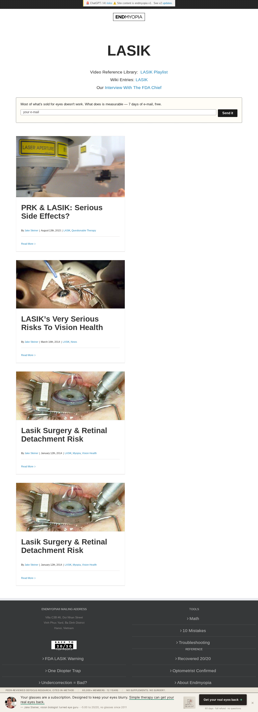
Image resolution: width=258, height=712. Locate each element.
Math (194, 618)
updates (167, 3)
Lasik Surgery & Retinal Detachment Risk (64, 434)
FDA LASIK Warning (64, 658)
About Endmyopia (194, 682)
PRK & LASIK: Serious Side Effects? (62, 211)
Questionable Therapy (84, 230)
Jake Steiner (31, 230)
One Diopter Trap (64, 670)
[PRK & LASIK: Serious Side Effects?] (70, 166)
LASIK (142, 79)
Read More (27, 243)
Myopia (77, 453)
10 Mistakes (194, 630)
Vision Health (89, 453)
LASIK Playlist (154, 72)
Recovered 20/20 (194, 658)
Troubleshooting (194, 642)
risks (109, 3)
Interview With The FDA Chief (133, 87)
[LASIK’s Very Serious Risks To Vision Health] (70, 284)
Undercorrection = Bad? (64, 682)
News (74, 341)
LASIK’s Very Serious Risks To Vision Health (62, 323)
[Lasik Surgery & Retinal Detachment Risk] (70, 396)
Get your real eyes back (223, 700)
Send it (227, 113)
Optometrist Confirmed (194, 670)
